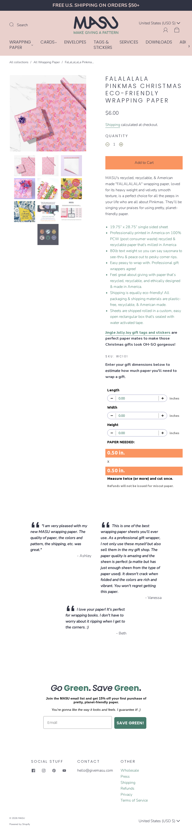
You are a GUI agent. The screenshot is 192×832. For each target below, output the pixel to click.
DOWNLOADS (159, 42)
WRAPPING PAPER (20, 45)
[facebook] (33, 770)
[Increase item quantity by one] (121, 145)
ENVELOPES (75, 42)
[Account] (165, 29)
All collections (18, 62)
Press (125, 776)
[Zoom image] (48, 114)
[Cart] (177, 29)
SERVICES (129, 42)
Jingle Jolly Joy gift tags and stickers (137, 332)
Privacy (126, 794)
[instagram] (44, 770)
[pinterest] (54, 770)
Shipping (112, 124)
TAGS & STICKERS (103, 45)
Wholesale (130, 770)
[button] (17, 114)
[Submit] (14, 24)
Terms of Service (134, 800)
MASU (21, 818)
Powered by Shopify (19, 824)
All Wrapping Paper (46, 62)
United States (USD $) (158, 23)
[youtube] (64, 770)
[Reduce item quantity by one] (107, 145)
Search (22, 25)
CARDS (48, 42)
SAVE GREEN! (130, 723)
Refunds (127, 788)
